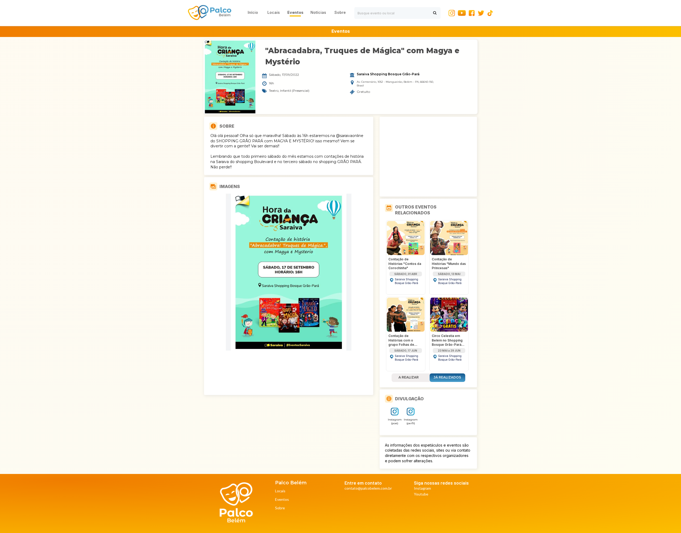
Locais (280, 491)
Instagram (422, 488)
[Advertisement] (428, 156)
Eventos (282, 500)
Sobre (280, 508)
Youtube (421, 494)
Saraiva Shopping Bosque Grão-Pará (388, 74)
